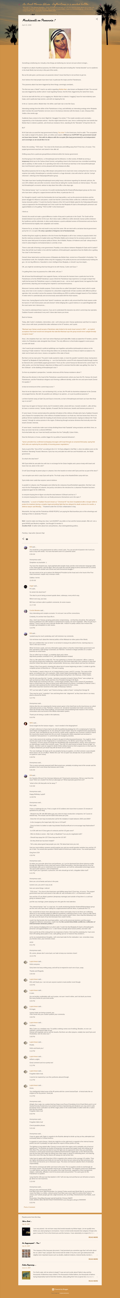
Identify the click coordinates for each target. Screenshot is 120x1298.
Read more (93, 1237)
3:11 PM (32, 1065)
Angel (31, 586)
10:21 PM (33, 956)
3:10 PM (32, 1051)
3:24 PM (32, 628)
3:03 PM (32, 985)
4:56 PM (32, 855)
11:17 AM (33, 605)
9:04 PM (32, 717)
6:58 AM (32, 554)
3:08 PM (32, 1036)
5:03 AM (32, 1128)
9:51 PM (32, 945)
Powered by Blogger (61, 1289)
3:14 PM (32, 1096)
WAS (31, 723)
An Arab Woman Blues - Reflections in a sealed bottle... (56, 4)
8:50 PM (32, 1114)
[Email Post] (27, 540)
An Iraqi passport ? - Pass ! (31, 1243)
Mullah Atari (63, 89)
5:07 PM (32, 698)
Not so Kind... (27, 1221)
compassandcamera (64, 1293)
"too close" (61, 132)
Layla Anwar (34, 961)
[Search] (100, 5)
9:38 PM (32, 757)
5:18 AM (32, 1181)
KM (31, 547)
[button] (97, 19)
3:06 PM (32, 1017)
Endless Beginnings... (29, 1265)
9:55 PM (32, 1202)
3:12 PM (32, 1080)
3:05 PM (32, 1001)
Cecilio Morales (35, 610)
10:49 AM (33, 580)
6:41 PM (32, 873)
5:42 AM (32, 786)
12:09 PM (33, 797)
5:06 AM (32, 770)
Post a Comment (29, 1207)
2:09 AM (32, 974)
